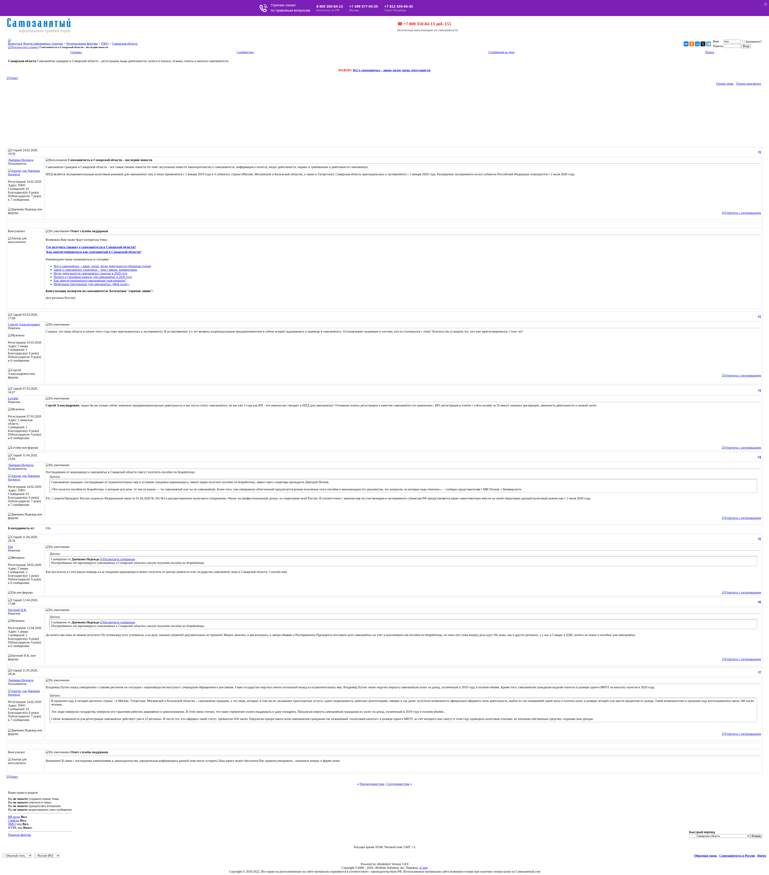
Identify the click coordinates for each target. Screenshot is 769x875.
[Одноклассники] (691, 43)
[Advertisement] (384, 117)
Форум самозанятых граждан (43, 43)
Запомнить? (753, 41)
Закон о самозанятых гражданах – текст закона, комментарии (95, 269)
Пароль (718, 46)
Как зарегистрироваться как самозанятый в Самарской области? (93, 252)
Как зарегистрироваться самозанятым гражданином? (90, 280)
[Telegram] (708, 43)
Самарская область (125, 43)
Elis (48, 528)
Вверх (761, 855)
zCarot (423, 867)
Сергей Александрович (24, 324)
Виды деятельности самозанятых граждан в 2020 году (91, 273)
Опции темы (725, 83)
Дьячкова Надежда (20, 160)
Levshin (13, 398)
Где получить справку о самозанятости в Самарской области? (91, 247)
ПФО (105, 43)
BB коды (14, 817)
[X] (703, 43)
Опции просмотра (748, 83)
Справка (76, 52)
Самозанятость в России (737, 855)
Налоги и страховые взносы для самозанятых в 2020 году (93, 277)
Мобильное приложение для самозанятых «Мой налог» (92, 284)
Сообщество (245, 52)
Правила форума (19, 835)
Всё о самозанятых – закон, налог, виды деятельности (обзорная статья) (102, 266)
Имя (716, 41)
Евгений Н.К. (17, 610)
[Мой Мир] (697, 43)
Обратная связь (705, 855)
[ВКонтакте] (686, 43)
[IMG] (12, 824)
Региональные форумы (82, 43)
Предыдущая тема (372, 784)
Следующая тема (398, 784)
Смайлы (13, 820)
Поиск (709, 52)
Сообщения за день (501, 52)
